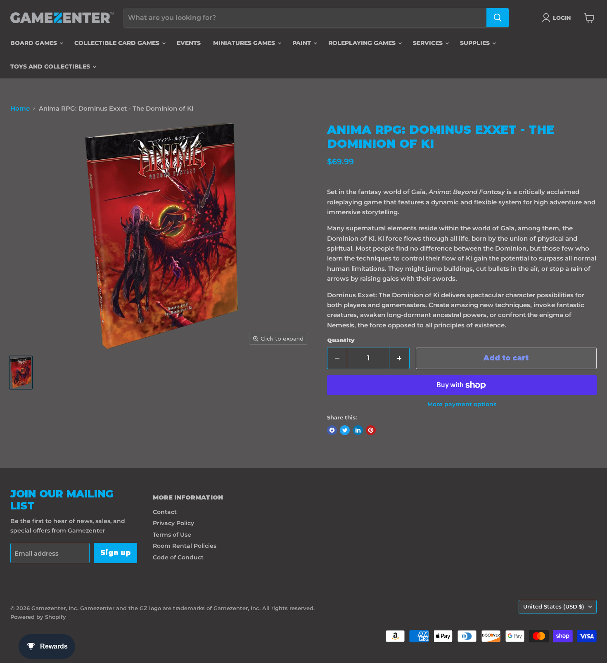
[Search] (497, 17)
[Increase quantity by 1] (399, 358)
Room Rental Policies (184, 545)
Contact (165, 512)
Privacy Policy (173, 523)
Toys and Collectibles (51, 66)
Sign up (115, 553)
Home (20, 108)
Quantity (340, 340)
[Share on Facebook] (332, 430)
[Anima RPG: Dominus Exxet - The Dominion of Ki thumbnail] (20, 372)
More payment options (461, 404)
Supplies (475, 43)
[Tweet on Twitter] (345, 430)
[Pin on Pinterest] (371, 430)
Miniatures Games (245, 43)
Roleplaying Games (362, 43)
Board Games (34, 43)
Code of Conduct (178, 557)
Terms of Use (172, 534)
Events (189, 43)
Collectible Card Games (117, 43)
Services (428, 43)
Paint (302, 43)
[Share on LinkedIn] (358, 430)
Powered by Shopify (38, 616)
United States (553, 606)
